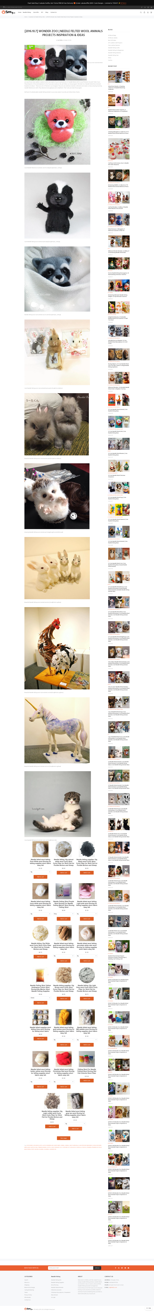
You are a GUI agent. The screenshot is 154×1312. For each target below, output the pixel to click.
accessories (29, 1145)
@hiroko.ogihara (56, 602)
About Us (26, 1283)
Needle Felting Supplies (57, 1283)
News (109, 58)
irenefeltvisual (59, 532)
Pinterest (85, 82)
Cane (52, 1147)
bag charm (73, 1145)
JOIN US (97, 1268)
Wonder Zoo (53, 1149)
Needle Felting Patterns (114, 53)
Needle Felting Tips (113, 55)
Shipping (26, 1285)
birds (25, 1147)
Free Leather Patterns (114, 45)
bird (100, 1145)
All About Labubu (112, 38)
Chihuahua (73, 1147)
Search (26, 1280)
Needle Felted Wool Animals (93, 84)
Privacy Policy (28, 1295)
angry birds (57, 1145)
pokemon (89, 1147)
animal (63, 1145)
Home (25, 17)
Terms (26, 1292)
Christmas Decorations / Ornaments (60, 1292)
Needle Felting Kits (56, 1280)
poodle (29, 1149)
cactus (49, 1147)
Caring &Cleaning (29, 1290)
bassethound (83, 1145)
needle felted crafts (73, 82)
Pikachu (84, 1147)
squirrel (41, 1149)
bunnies (44, 1147)
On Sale (53, 1297)
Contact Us (27, 1300)
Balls (77, 1145)
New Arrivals (54, 1295)
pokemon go (95, 1147)
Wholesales (27, 1297)
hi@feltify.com (113, 1287)
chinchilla (79, 1147)
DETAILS (123, 3)
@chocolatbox (58, 388)
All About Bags (112, 35)
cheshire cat (66, 1147)
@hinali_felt (53, 840)
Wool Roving (54, 1285)
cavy (61, 1147)
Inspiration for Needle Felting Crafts (37, 17)
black (29, 1147)
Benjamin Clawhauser (93, 1145)
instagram (55, 86)
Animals (67, 1145)
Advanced (36, 1145)
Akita (40, 1145)
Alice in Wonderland (47, 1145)
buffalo (33, 1147)
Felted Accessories (56, 1290)
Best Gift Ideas (112, 40)
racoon (37, 1149)
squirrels (46, 1149)
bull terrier (39, 1147)
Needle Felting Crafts (114, 48)
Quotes (110, 60)
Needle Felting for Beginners (116, 50)
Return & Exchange (29, 1287)
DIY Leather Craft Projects (115, 43)
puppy (32, 1149)
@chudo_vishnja (56, 168)
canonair (56, 1147)
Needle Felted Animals (57, 1287)
